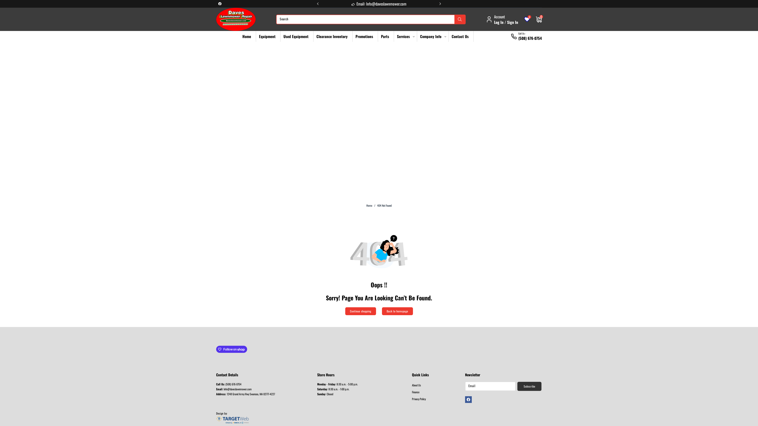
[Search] (459, 19)
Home (369, 205)
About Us (416, 385)
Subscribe (529, 386)
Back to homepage (397, 311)
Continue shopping (360, 311)
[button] (404, 36)
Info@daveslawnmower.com (234, 389)
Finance (415, 392)
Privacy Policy (419, 399)
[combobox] (371, 19)
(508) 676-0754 (228, 384)
